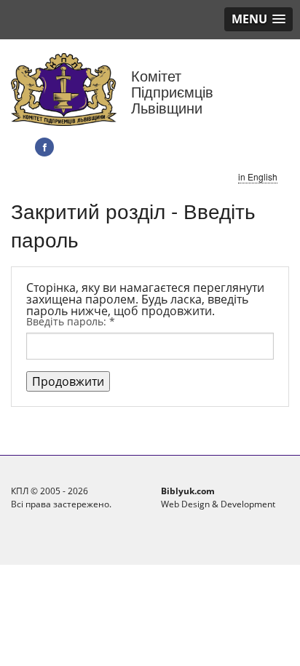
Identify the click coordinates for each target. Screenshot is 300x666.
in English (257, 176)
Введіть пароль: (70, 322)
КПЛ (19, 491)
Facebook (44, 147)
